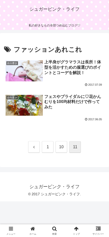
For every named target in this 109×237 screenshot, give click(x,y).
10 (61, 147)
